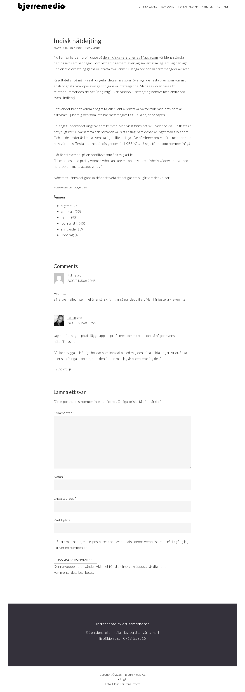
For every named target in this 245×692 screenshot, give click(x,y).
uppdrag (67, 235)
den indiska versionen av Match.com (130, 57)
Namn (59, 476)
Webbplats (62, 520)
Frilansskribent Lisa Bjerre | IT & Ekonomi (42, 7)
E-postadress (65, 498)
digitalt (73, 187)
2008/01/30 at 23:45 (81, 281)
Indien (83, 187)
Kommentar (64, 413)
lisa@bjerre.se (110, 638)
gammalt (67, 211)
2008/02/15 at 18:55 (81, 323)
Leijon (71, 317)
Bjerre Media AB (135, 674)
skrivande (68, 229)
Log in (123, 679)
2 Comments (92, 48)
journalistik (69, 223)
